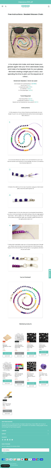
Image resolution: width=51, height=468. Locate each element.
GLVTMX (34, 83)
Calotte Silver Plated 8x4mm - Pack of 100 (31, 346)
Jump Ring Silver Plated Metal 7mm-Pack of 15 (7, 375)
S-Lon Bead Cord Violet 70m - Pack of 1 (43, 375)
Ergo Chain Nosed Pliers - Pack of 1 (7, 404)
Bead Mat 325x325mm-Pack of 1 (7, 346)
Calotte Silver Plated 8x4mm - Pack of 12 (43, 346)
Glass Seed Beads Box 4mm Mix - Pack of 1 (19, 375)
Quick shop (7, 356)
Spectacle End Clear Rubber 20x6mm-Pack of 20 (31, 375)
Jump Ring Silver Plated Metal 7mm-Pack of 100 (19, 346)
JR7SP (30, 90)
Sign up (4, 452)
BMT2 (36, 102)
